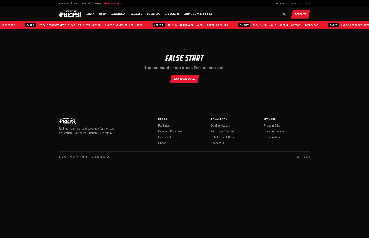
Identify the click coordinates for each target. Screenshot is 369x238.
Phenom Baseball (274, 131)
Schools (136, 14)
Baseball (86, 3)
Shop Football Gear (197, 14)
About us (153, 14)
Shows (162, 142)
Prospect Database (170, 131)
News (103, 14)
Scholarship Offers (222, 137)
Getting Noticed (220, 125)
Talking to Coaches (222, 131)
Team (98, 3)
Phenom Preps (113, 3)
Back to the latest (184, 79)
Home (90, 14)
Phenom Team (272, 137)
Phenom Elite (68, 3)
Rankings (118, 14)
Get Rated (172, 14)
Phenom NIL (218, 142)
